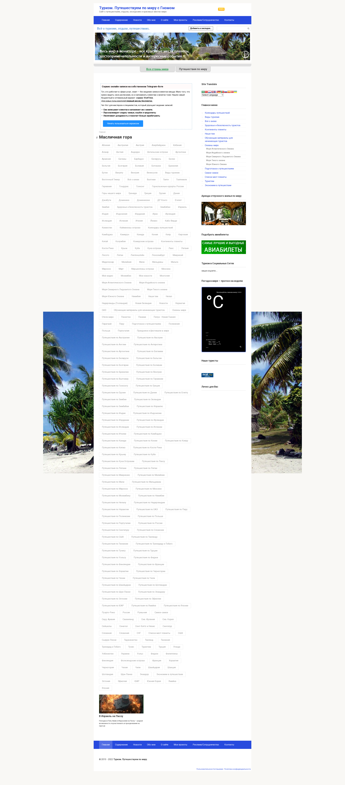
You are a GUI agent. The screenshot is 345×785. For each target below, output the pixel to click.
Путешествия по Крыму (114, 454)
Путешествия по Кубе (145, 454)
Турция (162, 647)
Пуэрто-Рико (108, 612)
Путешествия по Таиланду (144, 537)
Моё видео (107, 275)
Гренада (133, 193)
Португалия (123, 330)
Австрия (140, 145)
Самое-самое (161, 612)
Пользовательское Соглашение (209, 769)
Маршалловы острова (142, 269)
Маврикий (178, 255)
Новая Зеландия (143, 303)
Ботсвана (156, 166)
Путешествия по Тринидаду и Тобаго (154, 543)
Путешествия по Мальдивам (146, 482)
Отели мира (107, 317)
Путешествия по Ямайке (143, 605)
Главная (106, 20)
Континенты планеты (172, 241)
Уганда (176, 647)
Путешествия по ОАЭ (147, 509)
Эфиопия (122, 681)
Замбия (105, 207)
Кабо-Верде (171, 220)
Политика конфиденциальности (237, 769)
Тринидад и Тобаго (111, 647)
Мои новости (145, 275)
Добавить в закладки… (201, 28)
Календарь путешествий (160, 227)
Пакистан (126, 317)
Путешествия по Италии (114, 434)
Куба (137, 248)
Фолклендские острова (133, 660)
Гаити (166, 179)
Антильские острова (157, 152)
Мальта (174, 262)
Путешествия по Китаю (113, 447)
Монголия (165, 275)
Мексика (165, 269)
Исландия (107, 220)
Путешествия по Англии (114, 344)
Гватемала (181, 179)
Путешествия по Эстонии (114, 598)
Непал (169, 296)
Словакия (107, 633)
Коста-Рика (107, 248)
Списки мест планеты (159, 633)
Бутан (105, 172)
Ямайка (172, 681)
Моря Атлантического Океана (116, 282)
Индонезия (121, 214)
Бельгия (106, 166)
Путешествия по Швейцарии (116, 585)
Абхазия (106, 145)
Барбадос (139, 159)
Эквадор (144, 674)
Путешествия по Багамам (150, 351)
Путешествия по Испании (149, 427)
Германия (107, 186)
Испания (123, 220)
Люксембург (158, 255)
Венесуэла (152, 172)
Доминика (124, 200)
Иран (155, 214)
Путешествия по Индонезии (147, 413)
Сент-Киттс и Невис (145, 626)
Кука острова (154, 248)
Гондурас (124, 186)
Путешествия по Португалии (116, 523)
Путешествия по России (150, 523)
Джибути (106, 200)
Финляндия (107, 660)
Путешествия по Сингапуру (115, 530)
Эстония (106, 681)
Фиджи (154, 653)
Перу (121, 324)
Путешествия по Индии (113, 413)
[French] (216, 91)
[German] (219, 91)
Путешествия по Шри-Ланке (116, 592)
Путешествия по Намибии (151, 495)
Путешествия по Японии (176, 605)
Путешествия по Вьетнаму (115, 379)
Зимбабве (165, 207)
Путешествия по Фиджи (146, 557)
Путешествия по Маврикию (116, 475)
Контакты (229, 20)
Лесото (105, 255)
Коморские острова (143, 241)
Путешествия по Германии (149, 379)
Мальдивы (157, 262)
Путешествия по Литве (145, 468)
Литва (120, 255)
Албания (177, 145)
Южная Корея (154, 681)
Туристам (146, 647)
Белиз (172, 159)
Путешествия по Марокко (115, 488)
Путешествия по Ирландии (150, 420)
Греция (147, 193)
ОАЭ (104, 310)
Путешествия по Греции (148, 385)
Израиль (182, 207)
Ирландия (170, 214)
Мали (141, 262)
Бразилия (173, 166)
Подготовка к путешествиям (146, 324)
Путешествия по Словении (150, 530)
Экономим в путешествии (169, 674)
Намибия (136, 296)
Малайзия (126, 262)
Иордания (140, 214)
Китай (105, 241)
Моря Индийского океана (152, 282)
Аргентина (180, 152)
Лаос (171, 248)
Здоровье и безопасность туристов (135, 207)
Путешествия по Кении (145, 440)
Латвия (185, 248)
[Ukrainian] (235, 91)
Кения (155, 234)
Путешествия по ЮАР (113, 605)
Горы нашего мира (111, 193)
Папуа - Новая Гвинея (164, 317)
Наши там (153, 296)
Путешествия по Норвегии (115, 509)
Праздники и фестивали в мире (153, 330)
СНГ (139, 633)
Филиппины (172, 653)
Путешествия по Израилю (150, 406)
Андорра (135, 152)
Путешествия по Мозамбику (116, 495)
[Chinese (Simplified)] (206, 91)
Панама (142, 317)
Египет (178, 200)
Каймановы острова (130, 227)
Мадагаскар (108, 262)
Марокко (106, 269)
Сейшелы (107, 626)
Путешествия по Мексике (149, 488)
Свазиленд (128, 619)
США (180, 633)
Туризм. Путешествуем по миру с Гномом (137, 8)
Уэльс (140, 653)
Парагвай (106, 324)
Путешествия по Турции (145, 550)
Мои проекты (180, 20)
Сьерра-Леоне (109, 640)
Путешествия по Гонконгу (115, 385)
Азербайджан (158, 145)
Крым (124, 248)
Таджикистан (130, 640)
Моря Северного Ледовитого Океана (120, 289)
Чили (137, 667)
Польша (106, 330)
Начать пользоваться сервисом (123, 123)
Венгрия (135, 172)
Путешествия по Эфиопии (148, 598)
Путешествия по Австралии (116, 337)
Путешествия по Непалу (114, 502)
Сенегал (123, 626)
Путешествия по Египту (176, 392)
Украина (125, 653)
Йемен (153, 220)
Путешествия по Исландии (115, 427)
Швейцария (154, 667)
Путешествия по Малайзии (151, 475)
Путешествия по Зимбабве (115, 406)
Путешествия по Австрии (150, 337)
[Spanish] (229, 91)
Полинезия (174, 324)
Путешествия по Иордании (115, 420)
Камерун (124, 234)
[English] (212, 91)
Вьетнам (151, 179)
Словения (124, 633)
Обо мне (151, 20)
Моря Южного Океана (113, 296)
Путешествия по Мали (113, 482)
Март (121, 269)
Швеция (172, 667)
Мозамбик (126, 275)
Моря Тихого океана (157, 289)
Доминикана (143, 200)
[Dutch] (209, 91)
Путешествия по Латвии (114, 468)
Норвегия (180, 303)
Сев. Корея (168, 619)
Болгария (122, 166)
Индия (105, 214)
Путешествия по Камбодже (148, 434)
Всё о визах (133, 179)
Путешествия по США (113, 537)
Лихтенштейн (137, 255)
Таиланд (149, 640)
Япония (105, 688)
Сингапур (167, 626)
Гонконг (140, 186)
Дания (176, 193)
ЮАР (136, 681)
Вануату (119, 172)
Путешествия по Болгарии (115, 365)
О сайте (164, 20)
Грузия (162, 193)
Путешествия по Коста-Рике (147, 447)
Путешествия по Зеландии (147, 399)
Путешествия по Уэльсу (114, 557)
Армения (106, 159)
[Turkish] (232, 91)
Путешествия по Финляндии (116, 564)
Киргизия (183, 234)
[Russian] (225, 91)
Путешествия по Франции (151, 564)
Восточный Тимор (111, 179)
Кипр (168, 234)
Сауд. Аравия (108, 619)
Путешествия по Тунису (114, 550)
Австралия (123, 145)
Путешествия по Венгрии (149, 372)
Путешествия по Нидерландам (149, 502)
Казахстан (107, 227)
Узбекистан (107, 653)
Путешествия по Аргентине (115, 351)
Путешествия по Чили (144, 578)
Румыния (142, 612)
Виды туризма (172, 172)
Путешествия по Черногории (150, 571)
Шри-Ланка (126, 674)
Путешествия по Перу (176, 509)
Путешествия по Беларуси (115, 358)
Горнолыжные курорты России (168, 186)
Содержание (121, 20)
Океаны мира (179, 310)
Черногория (108, 667)
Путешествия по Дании (145, 392)
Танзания (165, 640)
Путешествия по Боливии (149, 365)
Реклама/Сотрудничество (206, 20)
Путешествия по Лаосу (153, 461)
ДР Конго (162, 200)
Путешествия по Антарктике (148, 344)
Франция (156, 660)
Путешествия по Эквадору (151, 592)
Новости (137, 20)
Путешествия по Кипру (176, 440)
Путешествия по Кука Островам (118, 461)
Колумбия (120, 241)
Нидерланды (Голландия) (114, 303)
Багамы (122, 159)
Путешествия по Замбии (114, 399)
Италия (139, 220)
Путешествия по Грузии (114, 392)
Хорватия (173, 660)
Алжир (105, 152)
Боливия (139, 166)
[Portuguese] (222, 91)
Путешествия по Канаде (114, 440)
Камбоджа (107, 234)
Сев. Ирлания (148, 619)
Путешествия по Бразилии (115, 372)
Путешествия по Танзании (115, 543)
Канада (140, 234)
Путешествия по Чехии (113, 578)
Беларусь (156, 159)
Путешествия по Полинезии (116, 516)
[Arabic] (203, 91)
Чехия (125, 667)
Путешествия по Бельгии (149, 358)
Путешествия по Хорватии (115, 571)
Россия (126, 612)
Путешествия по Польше (150, 516)
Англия (119, 152)
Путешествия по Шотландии (152, 585)
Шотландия (107, 674)
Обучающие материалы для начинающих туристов (139, 310)
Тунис (131, 647)
